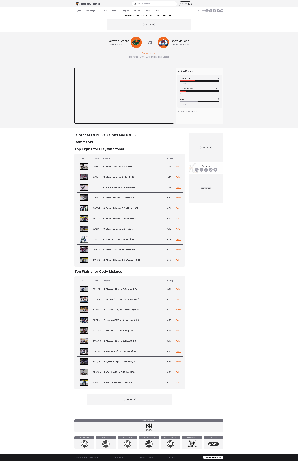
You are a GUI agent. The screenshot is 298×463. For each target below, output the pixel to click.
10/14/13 (96, 260)
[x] (207, 10)
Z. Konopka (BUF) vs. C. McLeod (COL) (121, 320)
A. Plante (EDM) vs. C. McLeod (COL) (120, 351)
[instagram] (214, 10)
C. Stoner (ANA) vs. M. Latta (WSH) (119, 249)
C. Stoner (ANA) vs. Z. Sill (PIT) (117, 166)
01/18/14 (96, 299)
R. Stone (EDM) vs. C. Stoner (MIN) (119, 187)
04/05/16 (97, 341)
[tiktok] (218, 10)
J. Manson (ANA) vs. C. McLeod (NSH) (121, 310)
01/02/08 (97, 372)
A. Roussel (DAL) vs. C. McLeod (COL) (120, 382)
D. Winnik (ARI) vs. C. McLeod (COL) (119, 372)
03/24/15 (97, 229)
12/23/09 (96, 187)
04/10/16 (97, 249)
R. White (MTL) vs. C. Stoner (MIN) (119, 239)
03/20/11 (96, 239)
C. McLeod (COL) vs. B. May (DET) (119, 330)
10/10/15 (96, 382)
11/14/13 (96, 289)
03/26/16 (97, 177)
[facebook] (210, 10)
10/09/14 (97, 166)
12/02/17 (96, 310)
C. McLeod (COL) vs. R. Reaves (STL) (120, 289)
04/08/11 (97, 208)
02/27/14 (97, 218)
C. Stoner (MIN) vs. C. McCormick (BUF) (121, 260)
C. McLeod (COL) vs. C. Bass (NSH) (119, 341)
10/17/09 (97, 330)
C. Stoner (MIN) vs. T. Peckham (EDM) (120, 208)
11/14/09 (96, 362)
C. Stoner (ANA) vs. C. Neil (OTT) (118, 177)
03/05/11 (96, 351)
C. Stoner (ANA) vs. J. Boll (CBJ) (118, 229)
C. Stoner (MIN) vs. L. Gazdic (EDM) (119, 218)
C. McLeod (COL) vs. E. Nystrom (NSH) (121, 299)
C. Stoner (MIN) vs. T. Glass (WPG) (119, 198)
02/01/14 (97, 320)
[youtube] (222, 10)
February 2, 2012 (149, 53)
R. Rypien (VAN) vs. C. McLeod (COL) (120, 362)
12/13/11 (96, 198)
